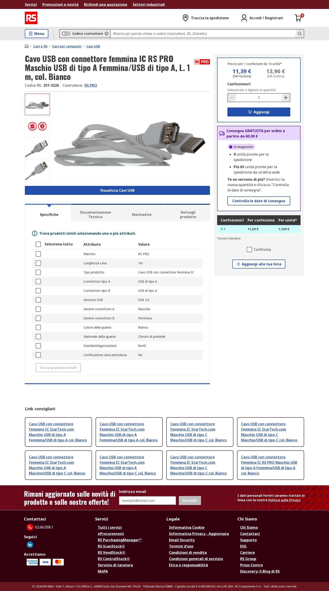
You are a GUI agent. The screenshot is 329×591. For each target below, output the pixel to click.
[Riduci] (232, 98)
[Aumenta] (285, 98)
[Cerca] (299, 34)
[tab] (48, 213)
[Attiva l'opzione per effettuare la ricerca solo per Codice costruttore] (106, 33)
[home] (26, 46)
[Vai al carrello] (298, 18)
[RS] (31, 18)
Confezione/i (239, 84)
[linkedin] (30, 544)
